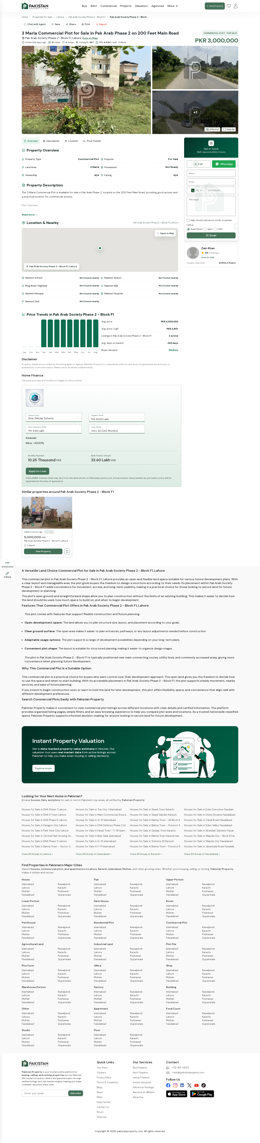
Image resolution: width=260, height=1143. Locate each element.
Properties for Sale (42, 17)
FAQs (99, 1097)
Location (73, 140)
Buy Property (140, 1067)
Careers (101, 1072)
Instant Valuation (142, 1082)
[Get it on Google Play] (202, 1093)
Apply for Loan (37, 471)
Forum (100, 1112)
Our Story (102, 1067)
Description (53, 140)
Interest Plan (33, 415)
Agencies (157, 6)
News (100, 1092)
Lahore (60, 17)
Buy (84, 6)
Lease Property (141, 1077)
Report (103, 24)
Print (87, 24)
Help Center (104, 1102)
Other (220, 229)
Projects (125, 6)
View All (230, 129)
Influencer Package (143, 1087)
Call (200, 164)
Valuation (141, 6)
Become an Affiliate (143, 1092)
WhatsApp (226, 164)
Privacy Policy (104, 1077)
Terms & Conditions (107, 1082)
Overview (32, 140)
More (170, 6)
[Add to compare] (67, 551)
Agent (210, 229)
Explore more (43, 768)
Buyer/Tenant (197, 229)
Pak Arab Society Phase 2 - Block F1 (87, 17)
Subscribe (75, 1093)
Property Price (97, 415)
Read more (28, 214)
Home (25, 17)
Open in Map (167, 233)
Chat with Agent (36, 24)
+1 (195, 112)
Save (57, 24)
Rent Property (140, 1072)
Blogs (99, 1087)
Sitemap (101, 1116)
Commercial (108, 6)
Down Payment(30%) (37, 427)
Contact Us (103, 1107)
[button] (86, 90)
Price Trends (94, 140)
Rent (94, 6)
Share (72, 24)
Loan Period (96, 427)
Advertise (138, 1097)
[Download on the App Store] (176, 1093)
